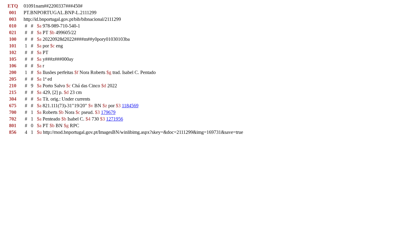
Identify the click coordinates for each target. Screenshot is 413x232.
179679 (108, 112)
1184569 (130, 105)
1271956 (114, 118)
